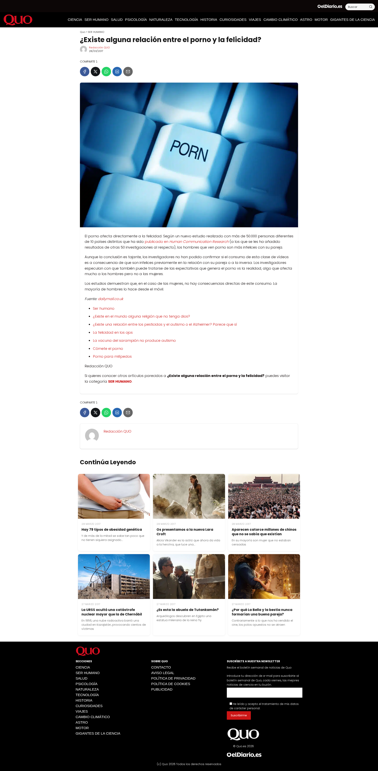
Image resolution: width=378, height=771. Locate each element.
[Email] (128, 71)
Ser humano (103, 308)
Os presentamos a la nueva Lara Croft (185, 531)
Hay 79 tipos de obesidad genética (112, 529)
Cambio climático (280, 20)
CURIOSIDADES (233, 20)
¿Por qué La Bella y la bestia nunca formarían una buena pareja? (262, 612)
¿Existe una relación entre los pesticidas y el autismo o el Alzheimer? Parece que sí (165, 324)
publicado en (157, 241)
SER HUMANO (96, 20)
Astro (306, 20)
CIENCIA (75, 20)
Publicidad (161, 689)
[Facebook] (84, 71)
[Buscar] (371, 7)
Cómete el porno (108, 348)
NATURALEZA (160, 20)
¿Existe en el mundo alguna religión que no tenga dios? (141, 316)
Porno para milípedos (112, 356)
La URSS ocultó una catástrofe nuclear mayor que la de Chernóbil (112, 612)
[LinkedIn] (117, 71)
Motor (321, 20)
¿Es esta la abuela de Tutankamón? (188, 609)
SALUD (117, 20)
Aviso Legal (162, 673)
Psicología (136, 20)
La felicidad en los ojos (113, 332)
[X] (95, 71)
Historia (208, 20)
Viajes (255, 20)
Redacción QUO (99, 47)
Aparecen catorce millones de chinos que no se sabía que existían (264, 531)
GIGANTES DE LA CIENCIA (352, 20)
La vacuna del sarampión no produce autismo (134, 340)
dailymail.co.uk (110, 298)
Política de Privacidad (173, 678)
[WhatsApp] (106, 71)
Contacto (161, 667)
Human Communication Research (199, 241)
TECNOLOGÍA (186, 20)
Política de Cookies (170, 684)
